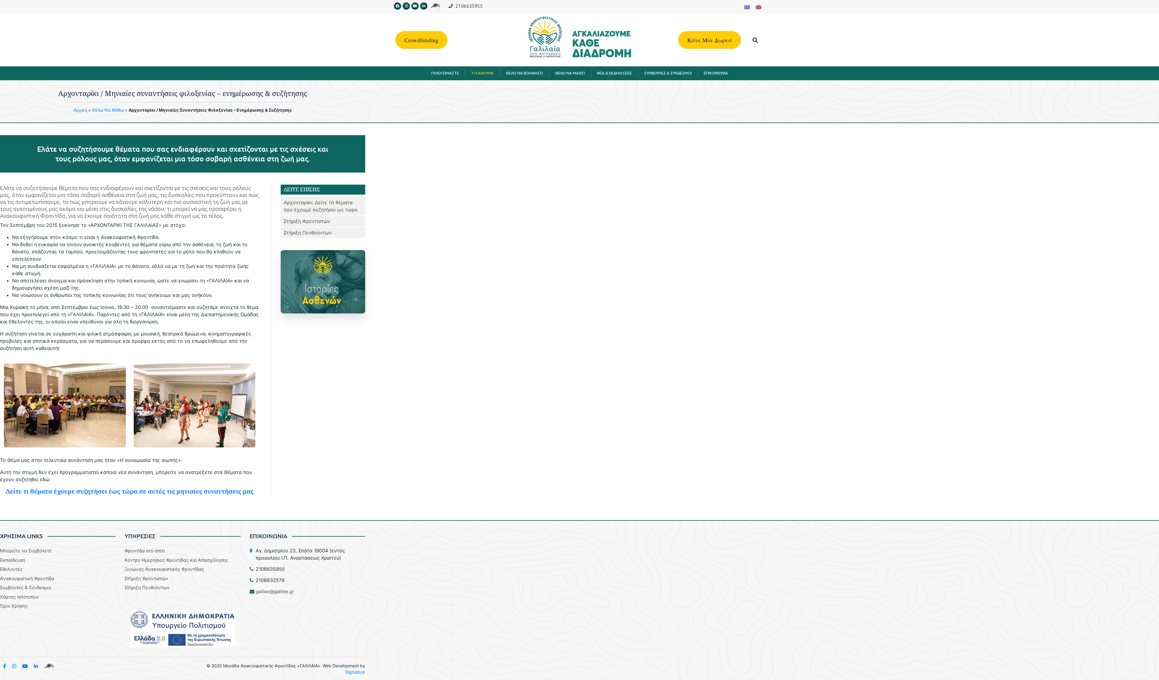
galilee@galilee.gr (275, 591)
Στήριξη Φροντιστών (307, 221)
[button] (755, 40)
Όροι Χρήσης (14, 606)
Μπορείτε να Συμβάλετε (26, 551)
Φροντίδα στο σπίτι (145, 551)
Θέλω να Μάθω (108, 110)
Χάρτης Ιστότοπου (19, 597)
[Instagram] (406, 6)
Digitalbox (355, 672)
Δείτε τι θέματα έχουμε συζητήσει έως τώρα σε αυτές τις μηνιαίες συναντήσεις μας (130, 491)
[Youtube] (415, 6)
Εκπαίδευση (12, 560)
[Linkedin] (423, 6)
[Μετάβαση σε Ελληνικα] (747, 7)
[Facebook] (397, 6)
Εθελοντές (11, 569)
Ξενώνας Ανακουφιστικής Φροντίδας (164, 569)
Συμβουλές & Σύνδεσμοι (25, 587)
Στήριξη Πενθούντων (308, 233)
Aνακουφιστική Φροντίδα (27, 578)
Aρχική (80, 110)
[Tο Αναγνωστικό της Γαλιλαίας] (49, 666)
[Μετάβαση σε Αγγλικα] (758, 7)
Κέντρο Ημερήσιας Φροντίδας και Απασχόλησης (176, 560)
